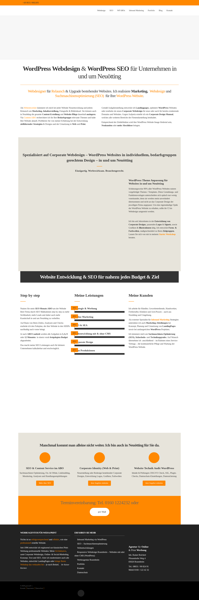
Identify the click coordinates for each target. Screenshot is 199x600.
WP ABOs (121, 10)
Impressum (30, 588)
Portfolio (151, 10)
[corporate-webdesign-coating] (99, 197)
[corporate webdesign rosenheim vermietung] (45, 238)
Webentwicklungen (85, 548)
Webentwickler (30, 108)
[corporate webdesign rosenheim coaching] (45, 197)
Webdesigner (37, 91)
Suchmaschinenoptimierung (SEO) (79, 96)
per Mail (102, 512)
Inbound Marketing (136, 10)
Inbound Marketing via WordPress (92, 539)
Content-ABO (30, 117)
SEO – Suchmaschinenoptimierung (92, 544)
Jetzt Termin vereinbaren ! (153, 248)
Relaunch (58, 91)
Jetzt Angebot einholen (99, 483)
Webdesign (101, 10)
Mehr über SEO (45, 483)
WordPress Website (129, 96)
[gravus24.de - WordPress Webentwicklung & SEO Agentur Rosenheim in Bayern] (45, 10)
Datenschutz (82, 572)
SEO (111, 10)
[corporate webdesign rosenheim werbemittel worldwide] (99, 238)
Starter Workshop (167, 234)
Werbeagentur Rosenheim (88, 560)
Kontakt (170, 10)
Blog (160, 10)
